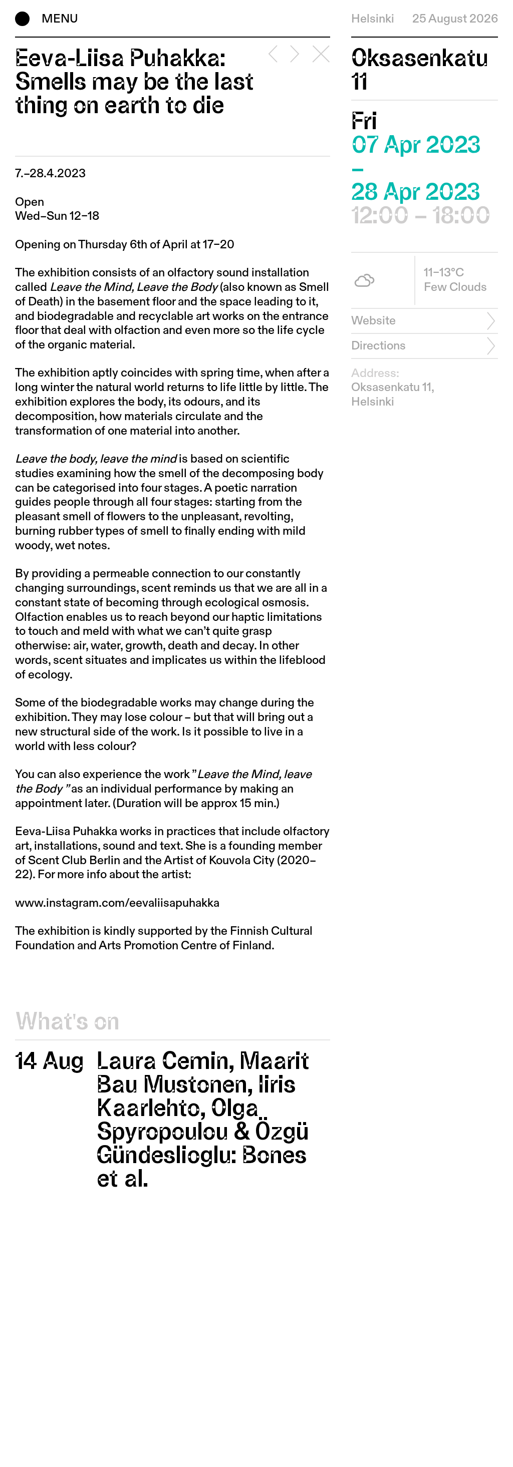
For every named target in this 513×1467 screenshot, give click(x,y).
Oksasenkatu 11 (419, 70)
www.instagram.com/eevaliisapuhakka (117, 903)
